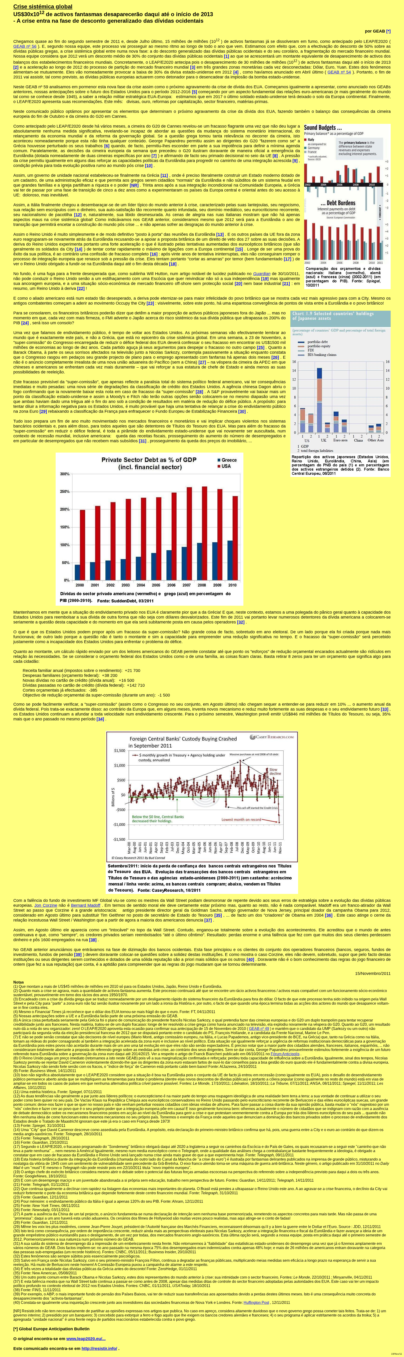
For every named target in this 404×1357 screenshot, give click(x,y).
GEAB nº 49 (259, 1029)
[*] (388, 31)
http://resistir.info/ (99, 1348)
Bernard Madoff (85, 905)
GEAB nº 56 (24, 46)
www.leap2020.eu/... (86, 1338)
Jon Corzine (45, 905)
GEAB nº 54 (339, 72)
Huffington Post (256, 1303)
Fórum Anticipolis (285, 1054)
